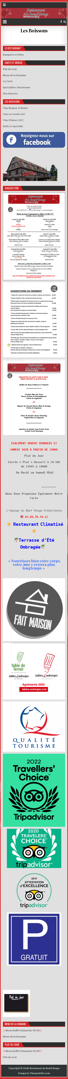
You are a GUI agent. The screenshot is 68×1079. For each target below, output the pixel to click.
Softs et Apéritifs (13, 126)
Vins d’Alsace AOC (13, 120)
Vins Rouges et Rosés (15, 108)
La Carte (8, 81)
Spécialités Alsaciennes (16, 87)
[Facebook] (61, 21)
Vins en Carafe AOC (14, 114)
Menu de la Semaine (14, 75)
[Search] (64, 21)
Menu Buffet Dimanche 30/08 (23, 1030)
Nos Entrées (10, 93)
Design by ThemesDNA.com (34, 1073)
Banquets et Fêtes (13, 54)
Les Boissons (34, 30)
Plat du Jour (10, 69)
